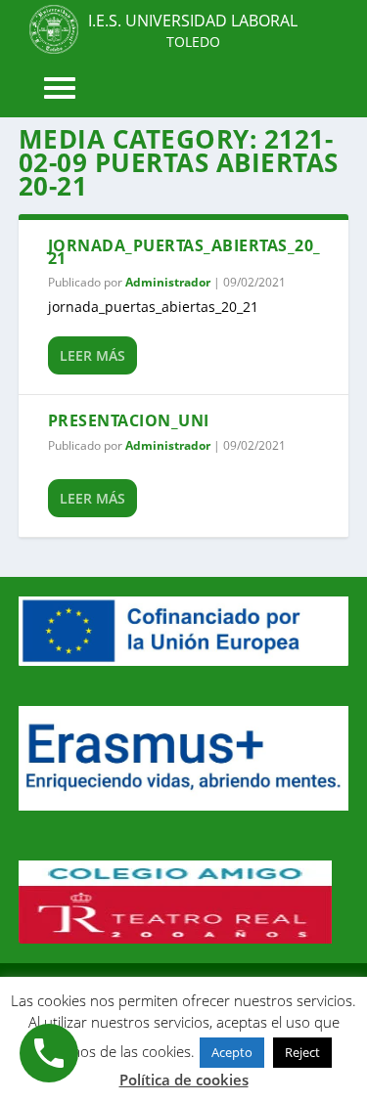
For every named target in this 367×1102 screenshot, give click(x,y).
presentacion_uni (128, 420)
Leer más (92, 355)
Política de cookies (184, 1079)
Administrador (167, 282)
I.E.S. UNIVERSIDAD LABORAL (193, 20)
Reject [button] (302, 1052)
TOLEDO (193, 41)
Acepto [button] (231, 1052)
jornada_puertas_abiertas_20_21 (184, 252)
